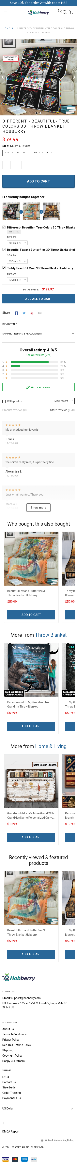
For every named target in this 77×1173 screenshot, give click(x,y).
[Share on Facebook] (16, 312)
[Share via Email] (39, 312)
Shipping (7, 1050)
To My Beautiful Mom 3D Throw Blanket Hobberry (40, 268)
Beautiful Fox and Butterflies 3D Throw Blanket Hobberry (27, 593)
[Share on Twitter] (24, 312)
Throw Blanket (51, 635)
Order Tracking (11, 1092)
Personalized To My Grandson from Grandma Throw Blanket (29, 704)
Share (6, 312)
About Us (8, 1029)
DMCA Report (10, 1131)
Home (6, 28)
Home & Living (51, 746)
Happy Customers (13, 1060)
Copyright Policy (12, 1055)
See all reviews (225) (39, 355)
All (14, 28)
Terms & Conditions (14, 1034)
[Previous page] (3, 77)
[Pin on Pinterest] (32, 312)
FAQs (5, 1076)
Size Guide (9, 1087)
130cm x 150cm (20, 145)
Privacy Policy (10, 1039)
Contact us (9, 1082)
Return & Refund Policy (16, 1045)
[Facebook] (4, 1123)
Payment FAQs (11, 1098)
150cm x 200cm (42, 153)
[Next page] (74, 77)
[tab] (36, 113)
